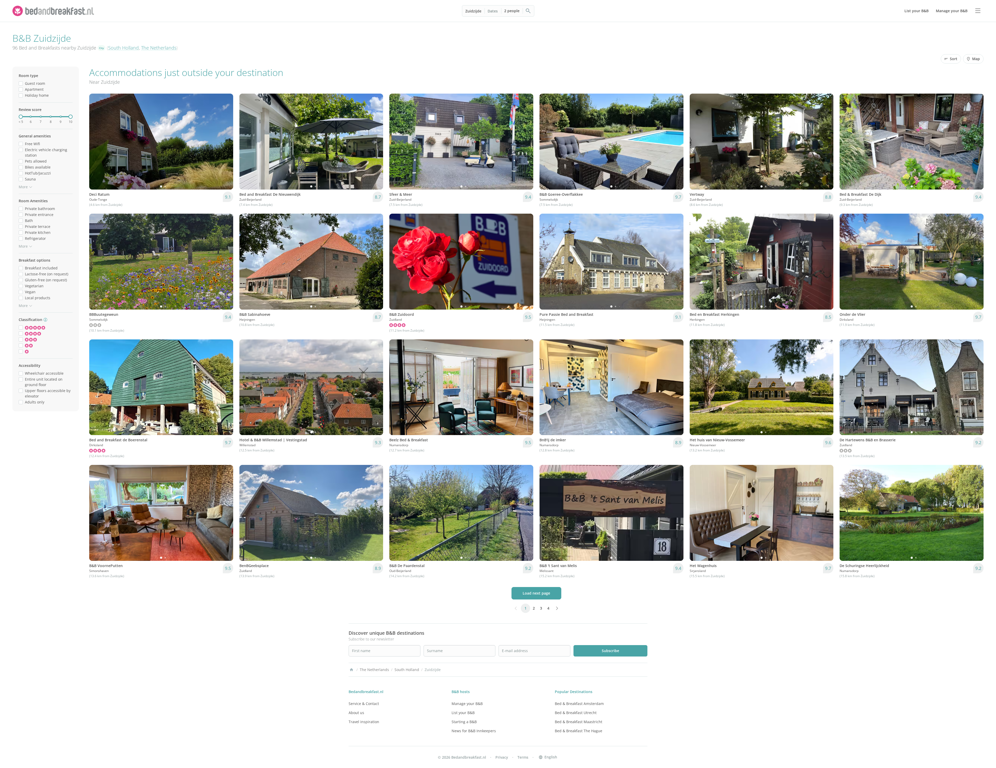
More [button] (23, 186)
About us (356, 712)
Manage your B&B (467, 703)
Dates (493, 11)
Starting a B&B (464, 721)
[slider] (21, 117)
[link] (53, 11)
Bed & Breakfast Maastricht (578, 721)
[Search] (528, 10)
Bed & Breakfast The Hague (578, 730)
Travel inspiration (364, 721)
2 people (512, 10)
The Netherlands (158, 48)
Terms (522, 757)
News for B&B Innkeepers (474, 730)
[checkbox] (21, 83)
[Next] (226, 141)
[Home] (351, 670)
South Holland (123, 48)
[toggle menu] (978, 11)
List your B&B (463, 712)
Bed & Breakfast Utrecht (576, 712)
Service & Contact (364, 703)
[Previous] (96, 141)
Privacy (501, 757)
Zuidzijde (473, 11)
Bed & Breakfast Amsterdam (579, 703)
